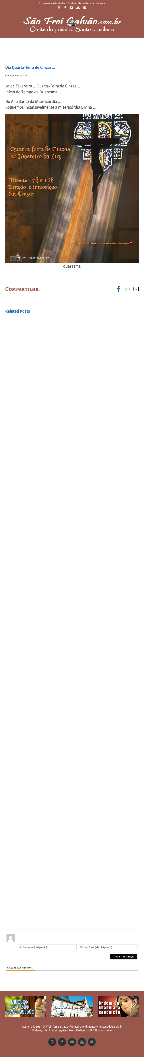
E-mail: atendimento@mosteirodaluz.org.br (86, 3)
